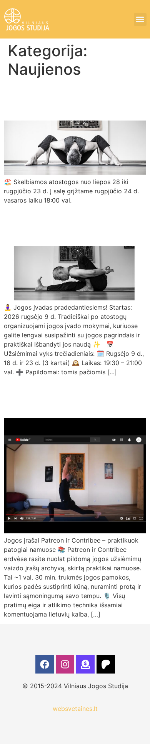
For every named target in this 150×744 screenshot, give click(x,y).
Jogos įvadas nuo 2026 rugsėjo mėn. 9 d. (72, 225)
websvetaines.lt (75, 708)
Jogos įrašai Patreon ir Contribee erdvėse (68, 396)
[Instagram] (65, 664)
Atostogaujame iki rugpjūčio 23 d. (56, 99)
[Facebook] (44, 664)
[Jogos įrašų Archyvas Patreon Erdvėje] (106, 664)
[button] (140, 19)
